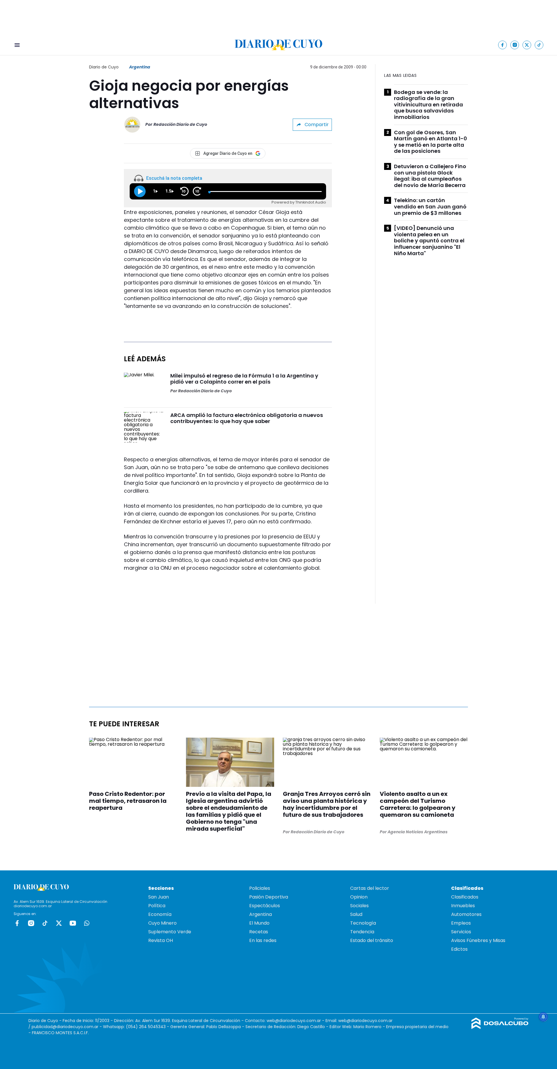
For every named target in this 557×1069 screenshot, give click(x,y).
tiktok (44, 923)
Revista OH (160, 940)
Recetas (258, 931)
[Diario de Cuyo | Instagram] (515, 45)
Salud (356, 914)
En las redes (262, 940)
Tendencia (362, 931)
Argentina (139, 67)
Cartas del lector (369, 888)
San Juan (158, 897)
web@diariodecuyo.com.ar (294, 1020)
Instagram (31, 923)
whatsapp (86, 923)
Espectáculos (264, 905)
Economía (159, 914)
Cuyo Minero (162, 923)
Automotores (466, 914)
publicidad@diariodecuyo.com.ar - (67, 1027)
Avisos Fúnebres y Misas (478, 940)
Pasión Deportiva (268, 897)
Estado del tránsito (371, 940)
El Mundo (259, 923)
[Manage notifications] (543, 1016)
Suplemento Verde (169, 931)
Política (156, 905)
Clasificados (464, 897)
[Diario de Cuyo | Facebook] (502, 45)
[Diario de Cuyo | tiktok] (539, 45)
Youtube (72, 923)
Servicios (461, 931)
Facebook (17, 923)
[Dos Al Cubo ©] (500, 1027)
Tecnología (363, 923)
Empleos (461, 923)
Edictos (459, 949)
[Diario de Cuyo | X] (527, 45)
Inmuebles (463, 905)
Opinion (359, 897)
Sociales (359, 905)
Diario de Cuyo (104, 67)
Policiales (259, 888)
